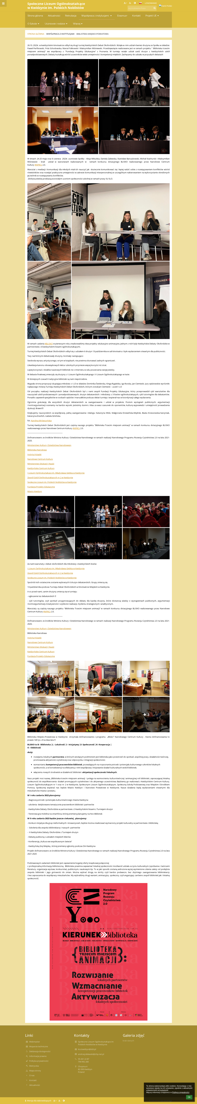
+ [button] (126, 3)
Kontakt (33, 1080)
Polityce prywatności (180, 1092)
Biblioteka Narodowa (37, 449)
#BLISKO (49, 343)
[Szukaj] (154, 8)
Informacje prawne (37, 1056)
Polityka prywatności (38, 1061)
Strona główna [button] (35, 15)
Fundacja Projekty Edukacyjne (41, 486)
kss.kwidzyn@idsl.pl (87, 1049)
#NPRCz (38, 164)
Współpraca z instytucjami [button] (95, 15)
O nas (31, 1075)
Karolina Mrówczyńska (41, 420)
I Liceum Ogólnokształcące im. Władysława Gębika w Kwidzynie (55, 473)
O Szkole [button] (32, 23)
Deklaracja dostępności (39, 1051)
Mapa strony (35, 1070)
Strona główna (35, 33)
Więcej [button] (76, 23)
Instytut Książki (34, 454)
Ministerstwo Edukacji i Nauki (40, 463)
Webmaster (34, 1041)
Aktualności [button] (54, 15)
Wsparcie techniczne (38, 1046)
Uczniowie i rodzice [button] (55, 23)
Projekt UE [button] (151, 15)
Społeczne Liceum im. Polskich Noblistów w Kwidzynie (51, 482)
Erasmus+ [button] (122, 15)
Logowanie (151, 3)
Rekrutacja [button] (70, 15)
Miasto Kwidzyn (34, 491)
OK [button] (189, 1097)
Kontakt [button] (136, 15)
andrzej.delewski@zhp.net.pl (91, 1054)
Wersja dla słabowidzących (39, 1100)
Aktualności (34, 1085)
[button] (134, 3)
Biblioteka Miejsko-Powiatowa (92, 33)
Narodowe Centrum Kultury (40, 459)
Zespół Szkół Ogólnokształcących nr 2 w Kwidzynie (50, 477)
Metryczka (34, 1065)
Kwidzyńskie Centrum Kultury (40, 468)
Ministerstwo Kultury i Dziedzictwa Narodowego (49, 445)
